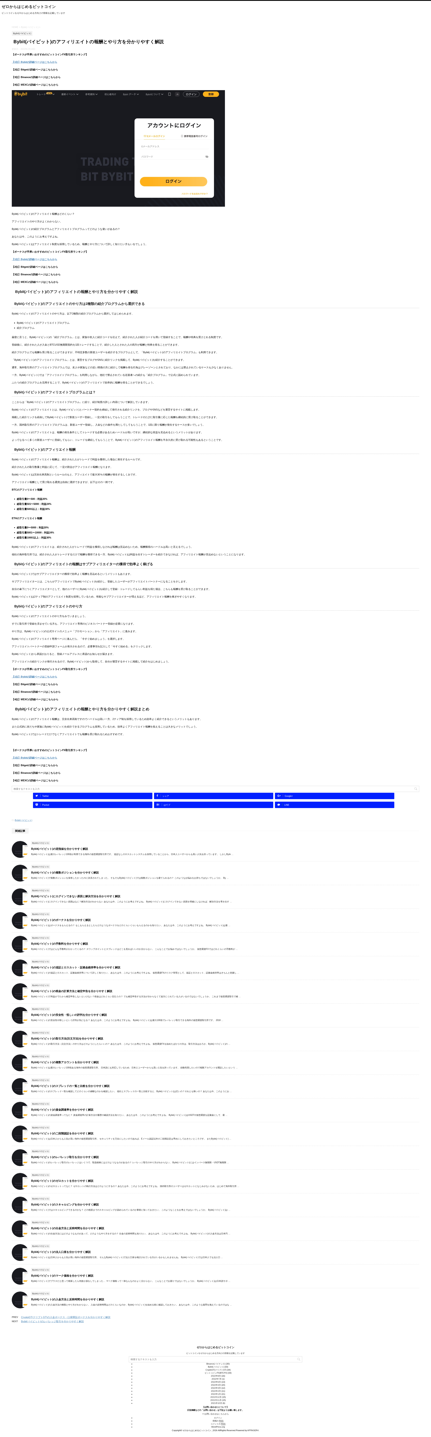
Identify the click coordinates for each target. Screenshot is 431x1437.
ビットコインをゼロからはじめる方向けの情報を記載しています (215, 1353)
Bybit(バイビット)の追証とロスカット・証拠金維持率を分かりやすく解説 (75, 967)
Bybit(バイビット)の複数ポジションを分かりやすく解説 (65, 872)
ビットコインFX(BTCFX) (216, 1373)
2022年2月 (216, 1391)
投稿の (218, 1421)
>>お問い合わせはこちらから (215, 1414)
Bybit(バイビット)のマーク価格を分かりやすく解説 (62, 1275)
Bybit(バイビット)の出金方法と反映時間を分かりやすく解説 (67, 1228)
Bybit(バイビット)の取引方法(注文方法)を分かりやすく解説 (67, 1038)
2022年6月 (216, 1382)
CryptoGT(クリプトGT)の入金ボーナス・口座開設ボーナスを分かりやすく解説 (65, 1317)
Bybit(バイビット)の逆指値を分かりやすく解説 (59, 848)
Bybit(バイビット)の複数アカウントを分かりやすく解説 (65, 1062)
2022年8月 (216, 1376)
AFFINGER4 (253, 1430)
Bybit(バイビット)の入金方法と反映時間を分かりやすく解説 (67, 1299)
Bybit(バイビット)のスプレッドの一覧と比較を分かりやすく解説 (70, 1086)
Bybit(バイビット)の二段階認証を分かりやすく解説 (62, 1133)
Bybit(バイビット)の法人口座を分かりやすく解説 (61, 1252)
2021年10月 (216, 1403)
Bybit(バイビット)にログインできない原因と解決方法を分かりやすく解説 (75, 896)
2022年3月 (216, 1388)
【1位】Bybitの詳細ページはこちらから (34, 62)
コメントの (218, 1424)
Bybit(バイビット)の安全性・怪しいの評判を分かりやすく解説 (69, 1014)
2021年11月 (216, 1400)
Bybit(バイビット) (23, 820)
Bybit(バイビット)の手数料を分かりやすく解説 (59, 943)
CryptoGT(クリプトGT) (216, 1370)
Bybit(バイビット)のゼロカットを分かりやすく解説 (62, 1180)
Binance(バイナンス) (215, 1364)
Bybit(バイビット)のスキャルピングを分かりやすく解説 (65, 1204)
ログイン (218, 1418)
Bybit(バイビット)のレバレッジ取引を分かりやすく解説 (65, 1157)
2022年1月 (216, 1394)
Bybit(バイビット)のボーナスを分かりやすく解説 (61, 920)
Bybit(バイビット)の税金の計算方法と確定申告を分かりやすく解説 (71, 991)
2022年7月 (217, 1379)
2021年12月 (216, 1397)
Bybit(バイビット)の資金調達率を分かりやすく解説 (62, 1109)
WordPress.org (218, 1427)
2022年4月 (216, 1385)
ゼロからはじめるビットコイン (29, 6)
